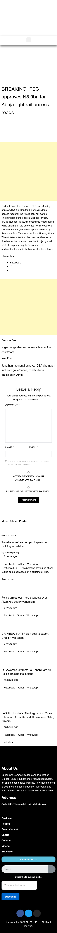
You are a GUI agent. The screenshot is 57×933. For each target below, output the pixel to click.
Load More (7, 742)
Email (33, 447)
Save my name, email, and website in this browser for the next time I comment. (29, 463)
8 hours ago (10, 556)
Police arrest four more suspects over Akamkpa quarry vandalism (24, 599)
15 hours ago (10, 679)
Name (9, 447)
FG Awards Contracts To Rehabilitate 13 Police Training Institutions (26, 672)
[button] (44, 22)
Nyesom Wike (16, 221)
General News (9, 535)
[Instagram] (37, 913)
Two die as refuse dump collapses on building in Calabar (24, 544)
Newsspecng (12, 552)
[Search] (51, 869)
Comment (12, 405)
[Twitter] (28, 913)
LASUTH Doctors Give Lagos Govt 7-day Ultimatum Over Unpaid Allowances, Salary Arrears (28, 717)
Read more (8, 579)
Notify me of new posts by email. (28, 491)
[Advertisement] (28, 65)
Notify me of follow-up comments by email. (29, 478)
